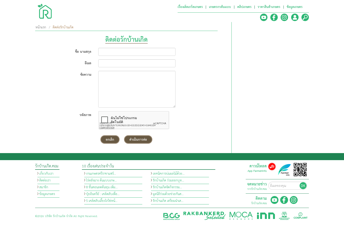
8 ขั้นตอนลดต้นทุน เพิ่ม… (102, 187)
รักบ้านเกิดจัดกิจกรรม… (167, 187)
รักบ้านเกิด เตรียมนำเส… (168, 201)
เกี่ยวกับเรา (46, 174)
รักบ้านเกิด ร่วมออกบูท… (168, 180)
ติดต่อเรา (45, 180)
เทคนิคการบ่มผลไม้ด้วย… (169, 174)
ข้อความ (85, 74)
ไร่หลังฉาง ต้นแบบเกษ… (101, 180)
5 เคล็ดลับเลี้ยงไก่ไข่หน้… (101, 201)
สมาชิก (43, 187)
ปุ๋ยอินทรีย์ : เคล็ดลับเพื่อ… (103, 194)
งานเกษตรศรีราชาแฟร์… (101, 174)
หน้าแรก (41, 27)
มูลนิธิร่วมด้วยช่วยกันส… (168, 194)
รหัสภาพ (85, 114)
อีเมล (88, 63)
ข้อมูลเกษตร (47, 194)
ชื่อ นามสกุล (83, 51)
